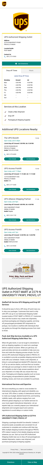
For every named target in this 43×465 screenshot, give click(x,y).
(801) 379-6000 (11, 154)
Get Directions (23, 64)
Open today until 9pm (11, 202)
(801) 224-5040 (11, 246)
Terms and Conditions (26, 449)
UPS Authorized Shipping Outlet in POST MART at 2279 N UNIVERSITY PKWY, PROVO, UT (21, 292)
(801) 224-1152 (11, 215)
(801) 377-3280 (11, 185)
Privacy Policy (14, 449)
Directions (10, 462)
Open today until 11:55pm (12, 171)
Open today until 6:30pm (12, 141)
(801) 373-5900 (11, 56)
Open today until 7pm (11, 232)
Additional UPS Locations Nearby (19, 129)
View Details (12, 159)
